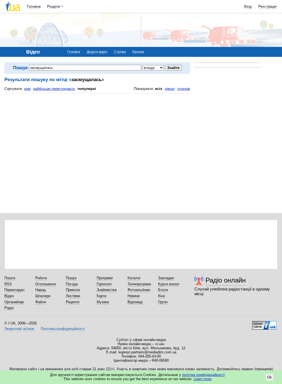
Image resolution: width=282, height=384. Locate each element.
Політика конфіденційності (63, 329)
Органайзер (14, 302)
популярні (87, 89)
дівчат (170, 89)
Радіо (9, 308)
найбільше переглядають (54, 89)
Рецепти (72, 302)
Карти (101, 296)
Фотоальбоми (139, 290)
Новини (134, 296)
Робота (41, 278)
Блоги (163, 290)
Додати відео (97, 52)
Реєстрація (267, 6)
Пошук (71, 278)
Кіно (161, 296)
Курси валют (169, 284)
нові (27, 89)
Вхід (248, 6)
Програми (105, 278)
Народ (40, 290)
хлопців (183, 89)
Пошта (9, 278)
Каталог (134, 278)
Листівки (73, 296)
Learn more (203, 379)
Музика (103, 302)
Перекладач (14, 290)
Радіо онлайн (225, 280)
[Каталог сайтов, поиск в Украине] (264, 323)
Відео (9, 296)
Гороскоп (104, 284)
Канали (138, 52)
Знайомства (106, 290)
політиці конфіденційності (203, 375)
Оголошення (45, 284)
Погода (72, 284)
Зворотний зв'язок (19, 329)
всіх (158, 89)
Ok (269, 377)
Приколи (73, 290)
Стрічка (120, 52)
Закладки (166, 278)
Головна (33, 6)
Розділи (53, 6)
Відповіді (135, 302)
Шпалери (42, 296)
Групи (162, 302)
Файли (40, 302)
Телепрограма (139, 284)
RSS (8, 284)
